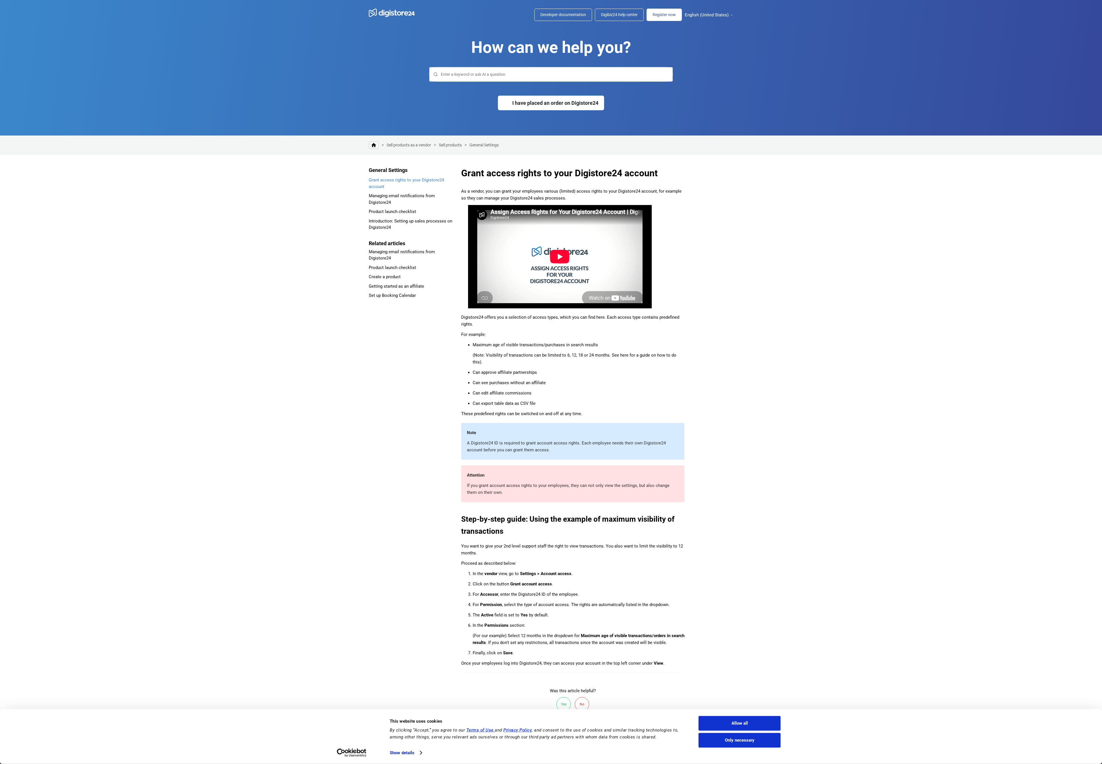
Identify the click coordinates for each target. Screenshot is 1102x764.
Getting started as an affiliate (396, 286)
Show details (402, 752)
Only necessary (739, 740)
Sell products (450, 145)
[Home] (394, 13)
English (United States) (707, 15)
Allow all (740, 723)
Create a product (385, 276)
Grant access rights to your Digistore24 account (406, 183)
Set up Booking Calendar (392, 295)
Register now (664, 14)
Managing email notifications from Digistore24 (402, 199)
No (582, 704)
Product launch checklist (392, 211)
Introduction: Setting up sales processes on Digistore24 (410, 224)
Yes (563, 704)
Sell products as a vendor (409, 145)
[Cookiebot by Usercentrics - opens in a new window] (352, 752)
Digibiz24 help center (619, 14)
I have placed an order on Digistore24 (555, 103)
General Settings (484, 145)
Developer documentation (563, 14)
